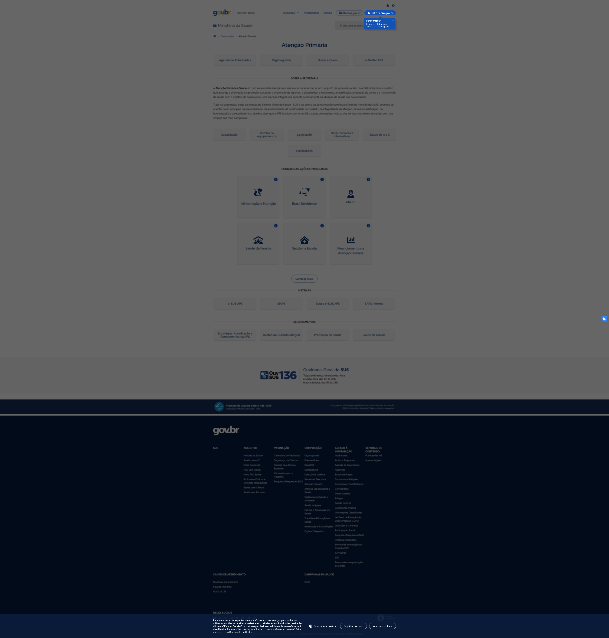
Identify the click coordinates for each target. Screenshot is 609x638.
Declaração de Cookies (241, 631)
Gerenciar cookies (325, 626)
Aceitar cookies (382, 626)
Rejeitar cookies (353, 626)
